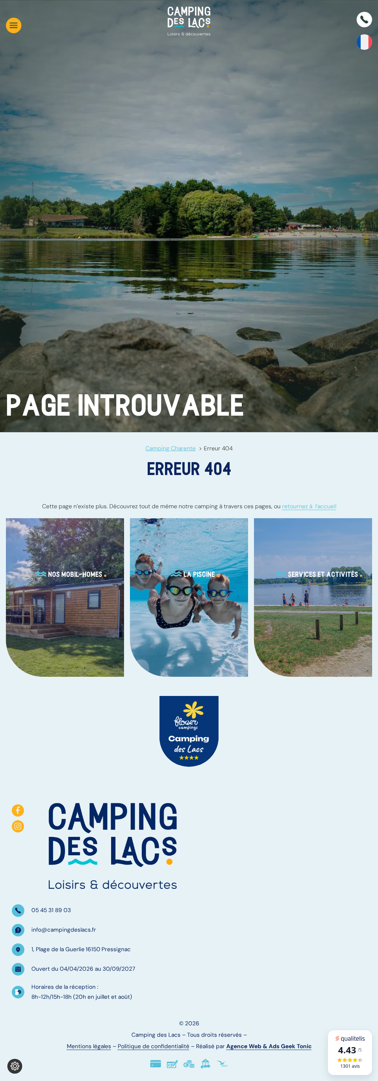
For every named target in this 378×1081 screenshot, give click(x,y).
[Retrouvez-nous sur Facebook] (18, 810)
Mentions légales (89, 1046)
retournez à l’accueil (309, 506)
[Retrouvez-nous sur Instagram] (18, 826)
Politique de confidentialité (153, 1046)
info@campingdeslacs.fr (63, 929)
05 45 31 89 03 (51, 910)
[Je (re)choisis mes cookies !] (14, 1066)
